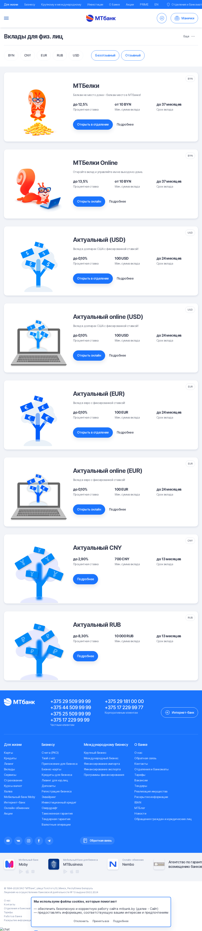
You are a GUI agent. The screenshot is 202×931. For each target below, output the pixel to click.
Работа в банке (13, 916)
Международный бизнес (101, 758)
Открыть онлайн (89, 201)
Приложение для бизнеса (59, 764)
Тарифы (139, 775)
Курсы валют (13, 786)
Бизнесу (29, 4)
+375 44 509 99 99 (70, 707)
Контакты (141, 764)
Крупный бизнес (95, 753)
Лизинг (8, 764)
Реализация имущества (150, 791)
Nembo (128, 864)
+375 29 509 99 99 (70, 701)
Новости (140, 813)
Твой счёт (48, 758)
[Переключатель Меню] (6, 18)
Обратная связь (145, 758)
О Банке (114, 4)
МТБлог (139, 808)
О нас (138, 753)
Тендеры (140, 786)
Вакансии (141, 780)
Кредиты (10, 758)
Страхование (13, 780)
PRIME (144, 4)
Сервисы (10, 775)
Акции (130, 4)
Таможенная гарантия (57, 813)
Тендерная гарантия (56, 819)
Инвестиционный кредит (59, 802)
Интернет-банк (14, 802)
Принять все (101, 921)
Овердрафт (50, 808)
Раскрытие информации (151, 797)
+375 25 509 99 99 (70, 714)
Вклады (9, 769)
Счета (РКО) (50, 753)
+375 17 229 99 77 (124, 707)
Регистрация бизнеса (57, 791)
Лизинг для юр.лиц (55, 780)
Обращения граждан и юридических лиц (163, 819)
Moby (23, 864)
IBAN (137, 802)
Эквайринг (49, 797)
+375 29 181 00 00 (124, 701)
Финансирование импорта (102, 764)
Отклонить (81, 921)
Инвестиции (95, 4)
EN (156, 4)
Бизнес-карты (51, 769)
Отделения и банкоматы (151, 769)
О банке (140, 744)
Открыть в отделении (93, 124)
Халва (8, 791)
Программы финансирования (104, 775)
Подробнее (125, 124)
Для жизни (11, 4)
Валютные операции (56, 824)
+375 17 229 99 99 (69, 720)
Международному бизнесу (106, 744)
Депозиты (48, 786)
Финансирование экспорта (102, 769)
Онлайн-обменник (16, 808)
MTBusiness (73, 864)
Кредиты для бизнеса (57, 775)
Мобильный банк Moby (19, 797)
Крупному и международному (61, 4)
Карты (8, 753)
